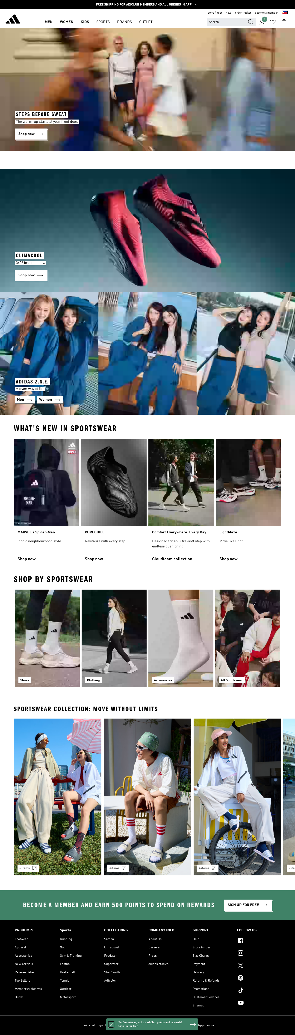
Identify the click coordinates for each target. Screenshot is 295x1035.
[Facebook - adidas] (258, 941)
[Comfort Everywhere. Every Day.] (181, 502)
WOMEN (66, 22)
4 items (204, 868)
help (228, 13)
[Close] (111, 1024)
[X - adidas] (258, 966)
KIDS (85, 22)
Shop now (27, 559)
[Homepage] (13, 19)
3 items (114, 868)
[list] (147, 502)
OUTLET (146, 22)
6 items (24, 868)
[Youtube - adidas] (258, 1003)
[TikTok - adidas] (258, 991)
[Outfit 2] (147, 797)
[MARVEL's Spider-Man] (46, 502)
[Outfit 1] (58, 797)
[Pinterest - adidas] (258, 978)
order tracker (243, 13)
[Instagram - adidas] (258, 953)
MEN (49, 22)
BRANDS (124, 22)
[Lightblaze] (248, 502)
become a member (266, 13)
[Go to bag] (283, 22)
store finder (215, 13)
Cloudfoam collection (172, 559)
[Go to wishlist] (272, 22)
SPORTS (103, 22)
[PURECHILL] (114, 502)
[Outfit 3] (237, 797)
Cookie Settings (91, 1025)
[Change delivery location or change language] (284, 13)
